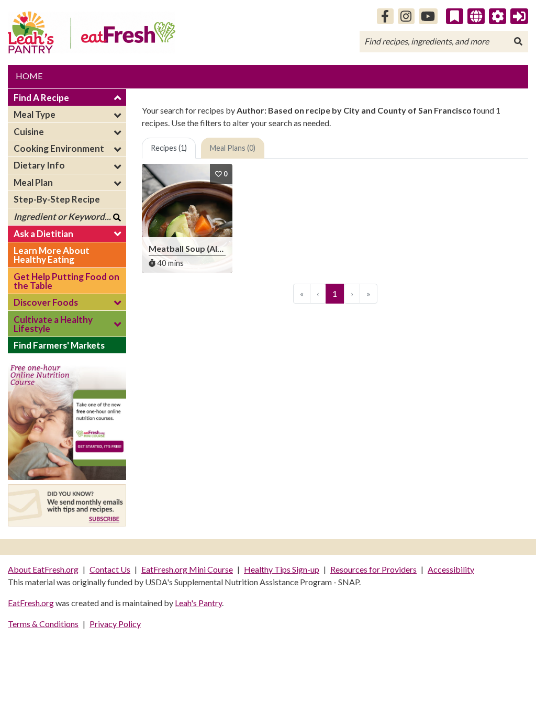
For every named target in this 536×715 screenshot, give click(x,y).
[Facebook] (385, 16)
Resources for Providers (373, 569)
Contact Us (110, 569)
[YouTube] (428, 16)
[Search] (518, 41)
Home (29, 76)
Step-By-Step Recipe (57, 199)
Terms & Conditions (43, 624)
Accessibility (451, 569)
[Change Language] (476, 16)
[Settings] (498, 16)
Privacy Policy (115, 624)
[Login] (519, 16)
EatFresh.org (31, 603)
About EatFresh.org (43, 569)
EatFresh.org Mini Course (187, 569)
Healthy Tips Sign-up (281, 569)
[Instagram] (406, 16)
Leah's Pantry (198, 603)
